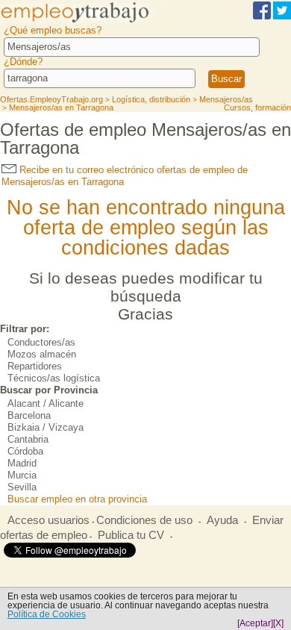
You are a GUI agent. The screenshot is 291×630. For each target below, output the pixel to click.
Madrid (22, 463)
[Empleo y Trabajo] (87, 21)
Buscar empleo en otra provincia (77, 499)
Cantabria (27, 439)
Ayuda (222, 520)
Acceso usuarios (48, 520)
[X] (278, 623)
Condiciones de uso (144, 520)
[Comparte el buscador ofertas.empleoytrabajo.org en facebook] (262, 17)
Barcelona (29, 415)
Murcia (22, 475)
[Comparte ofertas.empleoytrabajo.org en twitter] (282, 17)
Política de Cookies (46, 614)
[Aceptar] (255, 623)
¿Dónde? (23, 61)
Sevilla (22, 487)
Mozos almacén (41, 354)
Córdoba (25, 451)
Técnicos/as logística (53, 378)
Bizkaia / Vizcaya (45, 427)
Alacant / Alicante (45, 403)
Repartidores (34, 366)
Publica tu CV (131, 535)
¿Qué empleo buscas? (52, 30)
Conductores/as (41, 342)
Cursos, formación (257, 107)
